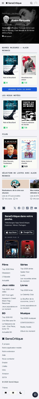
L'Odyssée (6, 277)
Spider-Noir (25, 272)
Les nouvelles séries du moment (28, 280)
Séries (24, 264)
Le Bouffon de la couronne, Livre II (27, 300)
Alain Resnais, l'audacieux (8, 162)
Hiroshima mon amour (26, 78)
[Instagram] (23, 209)
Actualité (5, 280)
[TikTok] (27, 209)
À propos (6, 344)
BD (3, 313)
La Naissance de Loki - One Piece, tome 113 (9, 326)
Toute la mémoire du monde (27, 123)
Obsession (6, 273)
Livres (24, 285)
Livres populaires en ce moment (28, 307)
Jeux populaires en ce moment (9, 308)
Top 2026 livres (26, 290)
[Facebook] (19, 209)
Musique (25, 313)
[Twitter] (15, 209)
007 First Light (7, 295)
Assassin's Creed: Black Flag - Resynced (9, 300)
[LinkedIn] (31, 209)
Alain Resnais (16, 13)
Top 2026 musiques (28, 318)
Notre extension (8, 351)
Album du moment (27, 331)
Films (5, 264)
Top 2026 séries (26, 269)
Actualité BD (7, 332)
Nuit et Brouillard (9, 77)
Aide (4, 355)
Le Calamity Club (27, 294)
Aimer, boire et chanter (26, 162)
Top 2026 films (8, 269)
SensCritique (6, 13)
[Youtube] (35, 209)
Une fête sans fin (9, 321)
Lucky (22, 275)
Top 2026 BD (7, 317)
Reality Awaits (25, 327)
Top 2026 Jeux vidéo (8, 290)
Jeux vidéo (8, 285)
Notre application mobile (11, 348)
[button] (35, 3)
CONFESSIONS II (27, 323)
